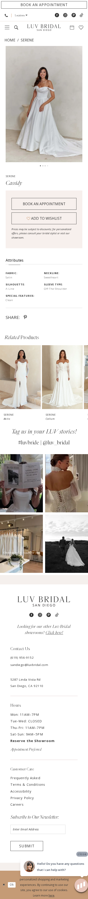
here (51, 895)
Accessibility (21, 791)
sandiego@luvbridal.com (29, 665)
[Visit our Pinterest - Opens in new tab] (73, 15)
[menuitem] (6, 15)
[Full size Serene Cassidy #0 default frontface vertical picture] (44, 104)
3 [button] (45, 165)
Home (10, 40)
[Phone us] (6, 15)
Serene (27, 40)
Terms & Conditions (27, 784)
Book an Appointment (44, 203)
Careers (17, 804)
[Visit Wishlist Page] (81, 27)
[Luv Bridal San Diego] (44, 27)
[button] (21, 15)
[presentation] (20, 377)
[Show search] (16, 28)
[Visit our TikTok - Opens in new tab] (81, 15)
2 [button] (43, 165)
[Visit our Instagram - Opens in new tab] (65, 15)
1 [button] (40, 165)
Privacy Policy (22, 797)
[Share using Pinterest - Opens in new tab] (25, 317)
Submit (26, 846)
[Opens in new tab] (21, 483)
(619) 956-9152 (22, 658)
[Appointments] (72, 28)
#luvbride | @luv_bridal (44, 443)
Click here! (54, 633)
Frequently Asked (25, 778)
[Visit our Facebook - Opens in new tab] (57, 15)
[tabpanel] (44, 104)
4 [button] (47, 165)
